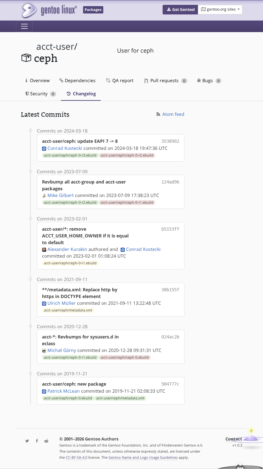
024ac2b (170, 336)
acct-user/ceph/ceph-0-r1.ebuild (127, 202)
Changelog (84, 93)
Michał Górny (61, 350)
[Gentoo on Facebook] (35, 441)
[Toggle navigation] (24, 26)
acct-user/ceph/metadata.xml (68, 310)
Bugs (210, 80)
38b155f (170, 289)
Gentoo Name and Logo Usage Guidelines (143, 457)
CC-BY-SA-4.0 (76, 457)
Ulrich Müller (61, 303)
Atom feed (172, 114)
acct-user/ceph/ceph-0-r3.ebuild (70, 155)
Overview (39, 80)
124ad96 (170, 181)
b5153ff (170, 229)
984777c (170, 384)
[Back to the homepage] (49, 10)
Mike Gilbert (60, 195)
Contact (233, 439)
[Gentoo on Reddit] (44, 441)
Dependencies (80, 80)
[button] (180, 9)
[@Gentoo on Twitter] (25, 441)
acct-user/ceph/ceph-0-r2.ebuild (127, 155)
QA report (122, 80)
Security (41, 93)
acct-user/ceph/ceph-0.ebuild (125, 357)
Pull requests (167, 80)
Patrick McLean (63, 391)
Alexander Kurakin (67, 249)
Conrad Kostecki (64, 148)
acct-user (55, 46)
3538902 (170, 141)
